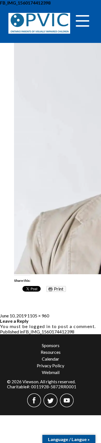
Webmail (50, 372)
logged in (39, 326)
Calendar (50, 358)
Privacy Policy (50, 365)
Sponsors (50, 345)
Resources (51, 352)
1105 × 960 (38, 315)
